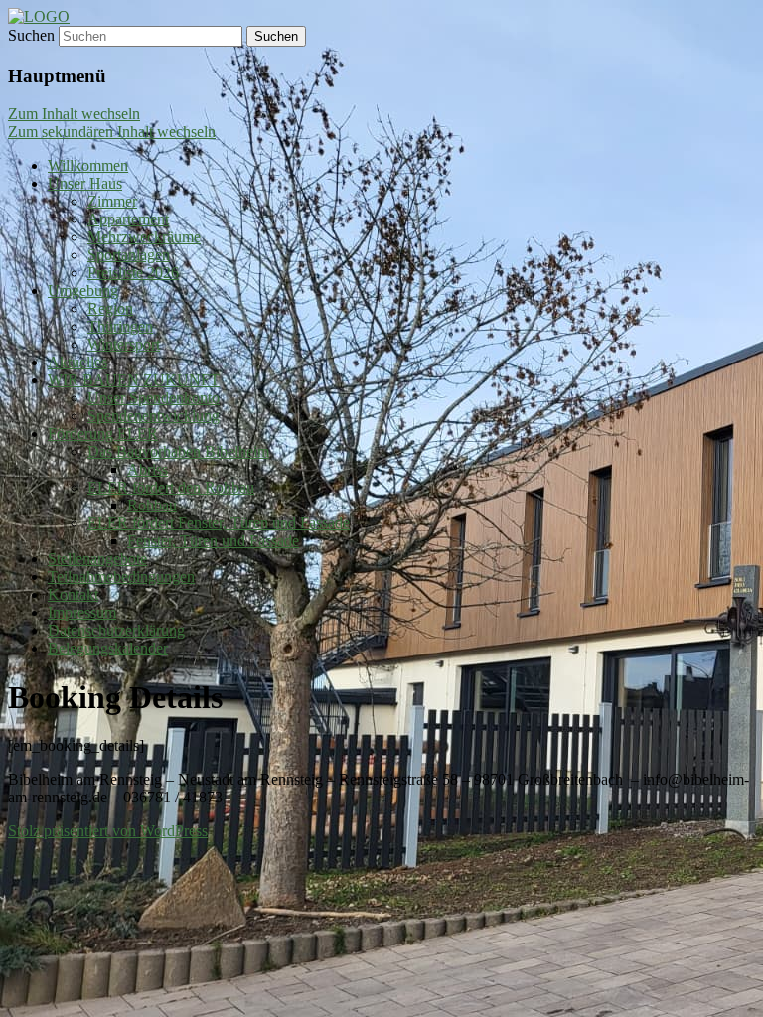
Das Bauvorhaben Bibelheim (178, 451)
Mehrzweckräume (144, 236)
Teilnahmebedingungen (121, 576)
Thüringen (120, 326)
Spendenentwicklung (153, 415)
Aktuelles (77, 362)
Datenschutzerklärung (116, 630)
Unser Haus (85, 183)
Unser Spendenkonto (153, 397)
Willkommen (88, 165)
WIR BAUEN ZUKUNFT (134, 379)
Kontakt (73, 594)
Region (110, 308)
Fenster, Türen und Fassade (213, 540)
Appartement (128, 219)
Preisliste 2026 (133, 272)
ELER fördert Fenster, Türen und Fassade (218, 522)
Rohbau (152, 505)
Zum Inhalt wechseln (74, 113)
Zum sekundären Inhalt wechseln (112, 131)
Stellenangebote (97, 558)
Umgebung (83, 290)
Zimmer (112, 201)
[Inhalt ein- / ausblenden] (39, 16)
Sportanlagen (128, 254)
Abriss (147, 469)
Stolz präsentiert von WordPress (108, 830)
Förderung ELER (103, 433)
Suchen (31, 35)
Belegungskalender (108, 648)
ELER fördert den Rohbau (170, 487)
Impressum (82, 612)
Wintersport (123, 344)
